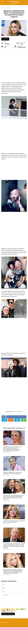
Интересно (5, 39)
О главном (14, 2)
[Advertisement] (14, 66)
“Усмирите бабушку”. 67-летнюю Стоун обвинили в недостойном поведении (12, 473)
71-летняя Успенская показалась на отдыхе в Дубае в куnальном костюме (14, 521)
